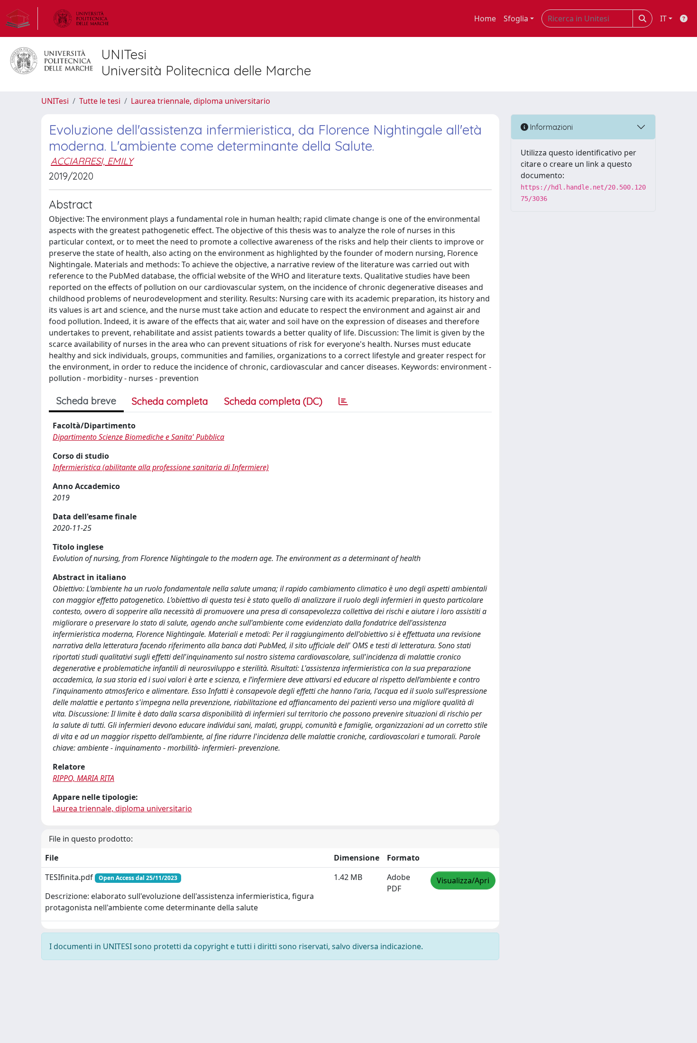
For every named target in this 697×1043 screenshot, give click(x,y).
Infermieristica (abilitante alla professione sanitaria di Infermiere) (161, 467)
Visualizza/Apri (463, 880)
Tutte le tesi (99, 101)
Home (485, 18)
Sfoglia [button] (516, 18)
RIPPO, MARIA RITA (83, 778)
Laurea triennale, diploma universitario (200, 101)
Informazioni (550, 127)
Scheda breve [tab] (86, 401)
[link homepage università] (81, 18)
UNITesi (55, 101)
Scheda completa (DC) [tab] (273, 401)
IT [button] (663, 18)
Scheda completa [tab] (170, 401)
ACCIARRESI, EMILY (92, 161)
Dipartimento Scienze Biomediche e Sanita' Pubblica (138, 437)
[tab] (343, 401)
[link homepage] (22, 18)
